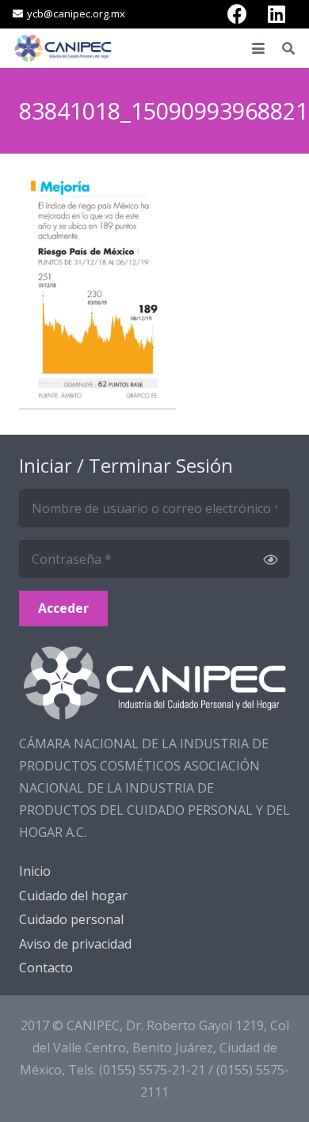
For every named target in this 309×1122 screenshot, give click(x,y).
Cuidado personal (71, 919)
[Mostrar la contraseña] (270, 559)
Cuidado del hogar (73, 895)
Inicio (35, 871)
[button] (258, 48)
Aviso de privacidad (75, 944)
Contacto (46, 967)
